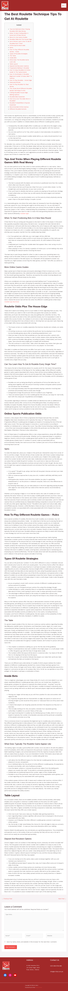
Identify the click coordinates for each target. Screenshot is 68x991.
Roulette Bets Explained (17, 96)
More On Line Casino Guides (18, 37)
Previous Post (7, 898)
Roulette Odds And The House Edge (21, 39)
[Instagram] (10, 975)
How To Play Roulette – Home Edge (21, 80)
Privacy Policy (38, 987)
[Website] (55, 936)
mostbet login (24, 213)
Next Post (62, 898)
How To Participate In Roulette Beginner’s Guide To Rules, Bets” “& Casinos (21, 76)
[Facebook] (5, 975)
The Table (13, 55)
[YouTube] (15, 975)
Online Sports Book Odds (17, 45)
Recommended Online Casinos (19, 107)
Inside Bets (13, 58)
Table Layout (14, 64)
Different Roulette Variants (18, 109)
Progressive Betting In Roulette (19, 68)
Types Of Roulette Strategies (18, 53)
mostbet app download (11, 302)
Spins (11, 47)
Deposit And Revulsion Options (19, 66)
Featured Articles (15, 82)
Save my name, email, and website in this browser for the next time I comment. (32, 942)
